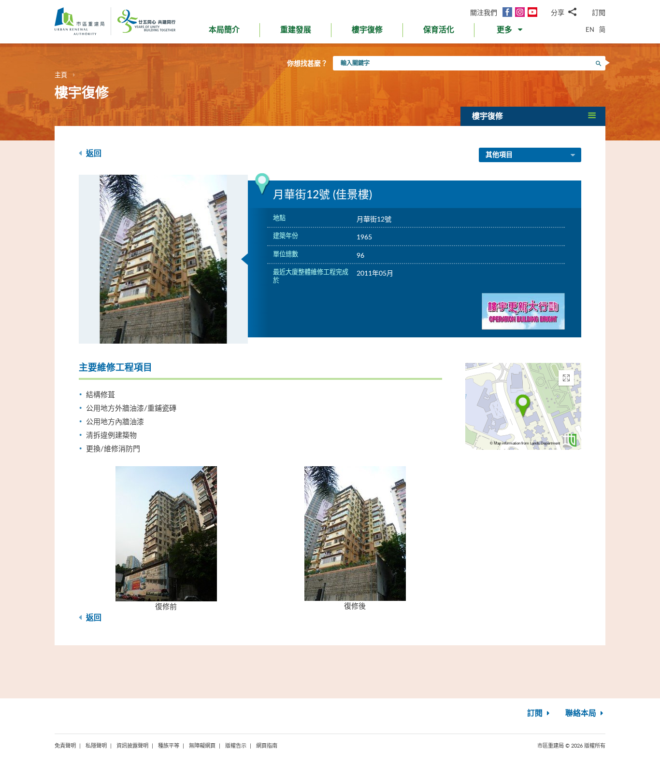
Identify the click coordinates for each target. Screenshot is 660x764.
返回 (92, 153)
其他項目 (499, 155)
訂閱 (598, 12)
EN (590, 29)
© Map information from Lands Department (525, 443)
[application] (523, 406)
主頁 (61, 74)
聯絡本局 (581, 713)
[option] (163, 259)
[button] (510, 32)
